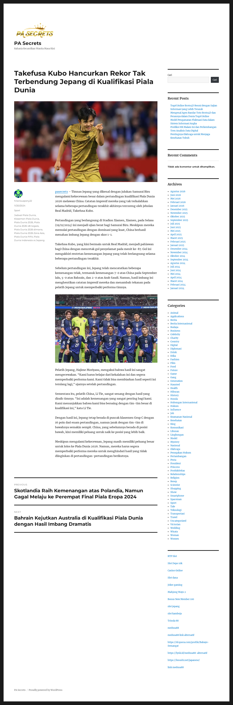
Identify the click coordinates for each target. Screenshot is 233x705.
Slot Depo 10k (175, 563)
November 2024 (179, 252)
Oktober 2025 (177, 216)
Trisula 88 (173, 620)
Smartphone (177, 495)
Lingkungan (177, 434)
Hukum (174, 406)
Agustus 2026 (177, 191)
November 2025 (179, 213)
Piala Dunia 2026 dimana (28, 229)
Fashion (174, 359)
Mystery (174, 442)
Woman (174, 535)
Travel (173, 517)
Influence (175, 409)
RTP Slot (172, 556)
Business (175, 330)
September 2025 (179, 220)
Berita (173, 320)
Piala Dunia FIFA (23, 236)
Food (173, 366)
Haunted (175, 384)
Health (174, 388)
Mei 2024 (175, 274)
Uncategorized (178, 520)
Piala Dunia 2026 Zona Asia (29, 233)
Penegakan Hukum (180, 452)
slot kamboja (175, 613)
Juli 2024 (175, 266)
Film (172, 363)
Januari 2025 (177, 245)
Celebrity (175, 334)
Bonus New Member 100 (181, 599)
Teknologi (175, 510)
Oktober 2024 (177, 256)
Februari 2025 (178, 241)
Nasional (175, 445)
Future (174, 370)
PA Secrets (27, 43)
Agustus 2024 (177, 263)
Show (173, 492)
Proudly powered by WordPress (45, 690)
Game (173, 373)
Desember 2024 (178, 248)
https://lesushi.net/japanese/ (184, 660)
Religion (174, 477)
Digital (174, 345)
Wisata (174, 531)
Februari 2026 (178, 202)
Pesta (173, 459)
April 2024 (176, 277)
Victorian (175, 524)
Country (174, 341)
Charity (174, 338)
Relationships (177, 474)
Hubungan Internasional (183, 402)
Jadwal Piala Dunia (25, 215)
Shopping (175, 488)
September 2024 (179, 259)
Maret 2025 (176, 238)
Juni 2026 (175, 195)
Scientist (175, 485)
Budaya (174, 327)
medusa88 (173, 627)
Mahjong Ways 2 (177, 592)
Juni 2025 (175, 227)
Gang (173, 377)
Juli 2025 (175, 223)
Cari (170, 75)
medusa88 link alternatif (181, 635)
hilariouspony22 (23, 200)
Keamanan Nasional (181, 416)
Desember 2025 (178, 209)
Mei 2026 (175, 198)
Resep (173, 481)
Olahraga (175, 449)
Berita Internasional (181, 323)
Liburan (174, 431)
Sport (17, 210)
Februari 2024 (178, 284)
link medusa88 (176, 667)
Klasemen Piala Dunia (26, 218)
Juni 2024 (175, 270)
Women (174, 538)
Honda (174, 398)
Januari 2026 (177, 205)
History (174, 395)
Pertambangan (178, 456)
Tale (172, 506)
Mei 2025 (175, 230)
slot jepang (174, 606)
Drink (173, 352)
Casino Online (175, 570)
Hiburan (174, 391)
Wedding (175, 528)
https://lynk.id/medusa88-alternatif (187, 653)
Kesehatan (176, 420)
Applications (177, 316)
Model (173, 438)
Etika (173, 355)
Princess (175, 467)
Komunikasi (177, 427)
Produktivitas (177, 470)
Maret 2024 (176, 281)
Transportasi (177, 513)
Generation (176, 381)
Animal (174, 312)
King (173, 424)
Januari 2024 (177, 288)
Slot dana (173, 577)
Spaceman (176, 499)
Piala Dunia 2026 (23, 222)
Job (172, 413)
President (175, 463)
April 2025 (176, 234)
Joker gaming (175, 584)
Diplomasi (175, 348)
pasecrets (61, 191)
